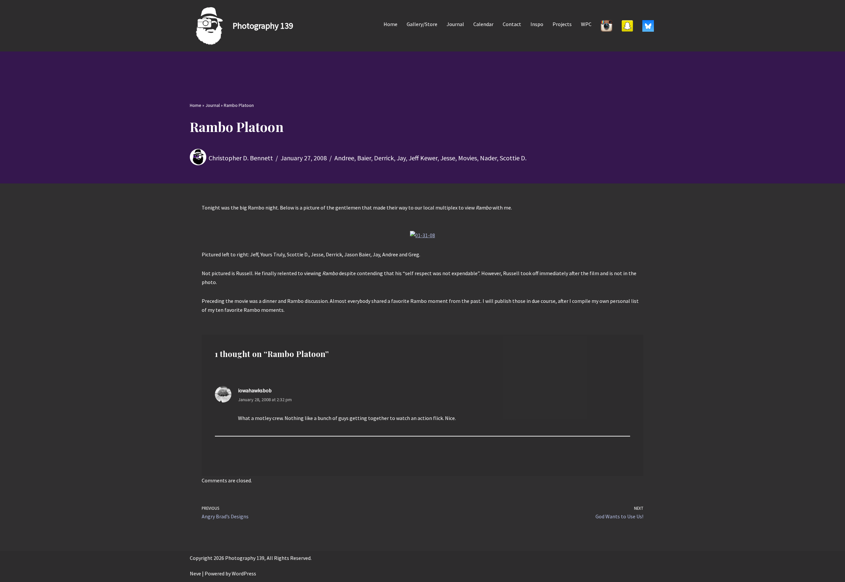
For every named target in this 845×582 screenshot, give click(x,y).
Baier (364, 158)
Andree (344, 158)
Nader (488, 158)
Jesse (447, 158)
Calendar (483, 24)
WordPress (244, 573)
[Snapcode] (627, 26)
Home (390, 24)
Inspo (536, 24)
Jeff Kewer (423, 158)
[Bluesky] (648, 26)
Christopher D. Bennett (241, 158)
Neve (195, 573)
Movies (467, 158)
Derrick (384, 158)
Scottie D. (513, 158)
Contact (512, 24)
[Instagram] (606, 26)
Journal (455, 24)
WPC (586, 24)
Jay (401, 158)
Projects (562, 24)
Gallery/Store (422, 24)
